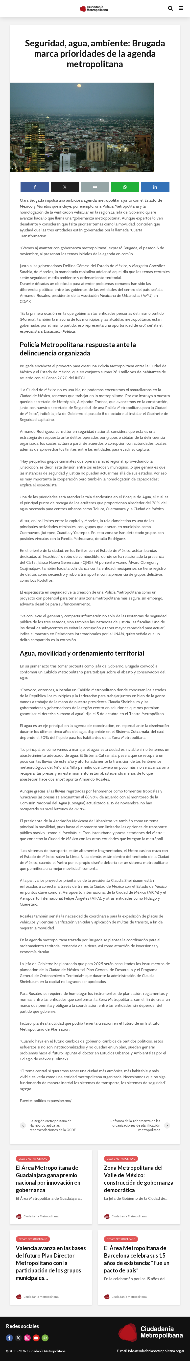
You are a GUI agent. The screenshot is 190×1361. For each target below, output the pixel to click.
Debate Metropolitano (33, 1158)
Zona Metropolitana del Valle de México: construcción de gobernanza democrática (138, 1178)
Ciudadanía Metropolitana (41, 1216)
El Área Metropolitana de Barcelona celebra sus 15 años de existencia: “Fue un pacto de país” (136, 1259)
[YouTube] (36, 1337)
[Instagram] (27, 1337)
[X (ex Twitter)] (18, 1337)
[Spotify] (45, 1337)
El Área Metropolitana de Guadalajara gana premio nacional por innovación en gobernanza (48, 1178)
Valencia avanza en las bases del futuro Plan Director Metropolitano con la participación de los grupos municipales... (51, 1263)
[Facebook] (9, 1337)
